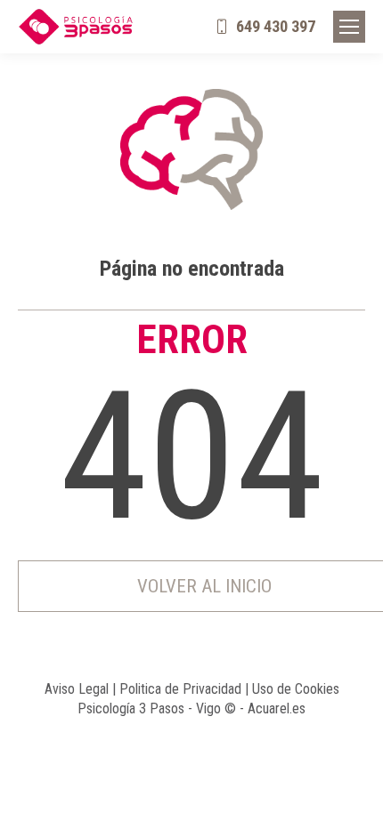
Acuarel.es (277, 708)
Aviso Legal (77, 688)
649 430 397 (275, 26)
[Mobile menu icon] (349, 27)
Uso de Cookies (295, 688)
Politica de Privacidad (180, 688)
